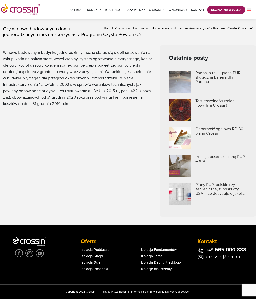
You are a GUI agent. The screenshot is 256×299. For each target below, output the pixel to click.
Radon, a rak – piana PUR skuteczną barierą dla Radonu (217, 77)
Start (106, 28)
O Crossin (157, 9)
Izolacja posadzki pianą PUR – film (220, 159)
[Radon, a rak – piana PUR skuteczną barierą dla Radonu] (180, 82)
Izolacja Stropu (92, 256)
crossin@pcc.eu (224, 256)
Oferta (75, 9)
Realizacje (113, 9)
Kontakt (197, 9)
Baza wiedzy (135, 9)
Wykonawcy (178, 9)
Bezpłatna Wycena (226, 9)
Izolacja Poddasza (95, 250)
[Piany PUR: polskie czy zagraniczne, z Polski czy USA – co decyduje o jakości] (180, 194)
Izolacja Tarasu (152, 256)
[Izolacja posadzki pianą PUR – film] (180, 166)
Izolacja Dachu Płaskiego (161, 262)
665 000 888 (226, 249)
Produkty (93, 9)
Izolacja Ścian (92, 262)
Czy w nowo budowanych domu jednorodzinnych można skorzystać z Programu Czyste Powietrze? (184, 28)
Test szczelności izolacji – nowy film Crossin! (217, 103)
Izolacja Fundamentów (159, 250)
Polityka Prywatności (113, 291)
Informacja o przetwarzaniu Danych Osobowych (160, 291)
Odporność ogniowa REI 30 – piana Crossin (221, 131)
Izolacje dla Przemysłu (158, 269)
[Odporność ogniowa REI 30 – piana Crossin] (180, 138)
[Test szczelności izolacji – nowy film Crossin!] (180, 110)
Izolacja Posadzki (94, 269)
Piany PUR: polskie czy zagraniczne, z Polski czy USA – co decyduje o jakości (220, 189)
